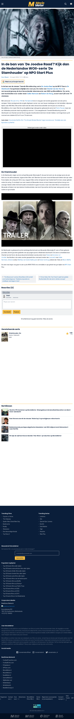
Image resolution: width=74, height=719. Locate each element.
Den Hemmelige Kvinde (10, 531)
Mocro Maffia (67, 260)
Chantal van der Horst (55, 89)
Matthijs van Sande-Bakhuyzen (27, 260)
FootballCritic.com (8, 662)
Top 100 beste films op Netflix (12, 581)
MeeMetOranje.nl (8, 688)
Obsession (6, 529)
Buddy (5, 526)
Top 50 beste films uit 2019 (11, 593)
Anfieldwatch (7, 685)
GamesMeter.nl (7, 677)
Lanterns (42, 516)
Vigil (41, 529)
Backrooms (6, 524)
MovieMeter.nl (7, 670)
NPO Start (68, 264)
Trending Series (43, 513)
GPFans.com (7, 667)
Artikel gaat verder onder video (37, 127)
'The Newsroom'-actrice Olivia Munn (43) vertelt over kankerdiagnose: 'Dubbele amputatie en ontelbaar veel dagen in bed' (17, 279)
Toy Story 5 (6, 534)
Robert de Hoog (47, 94)
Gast (8, 295)
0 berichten (6, 292)
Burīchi (42, 524)
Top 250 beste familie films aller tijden (14, 573)
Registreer (3, 697)
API (72, 698)
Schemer (10, 260)
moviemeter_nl (53, 652)
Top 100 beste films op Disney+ (12, 583)
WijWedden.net (7, 680)
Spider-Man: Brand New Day (11, 521)
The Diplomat (29, 101)
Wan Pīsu (42, 534)
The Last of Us (14, 101)
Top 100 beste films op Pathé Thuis (13, 586)
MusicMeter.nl (7, 672)
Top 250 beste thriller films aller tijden (14, 571)
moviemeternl (39, 652)
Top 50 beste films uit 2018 (11, 591)
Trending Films (6, 513)
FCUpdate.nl (6, 665)
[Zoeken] (65, 4)
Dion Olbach (5, 77)
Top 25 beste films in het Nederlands (14, 596)
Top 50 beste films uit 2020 (11, 588)
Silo (41, 519)
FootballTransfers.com (10, 660)
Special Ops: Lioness (46, 521)
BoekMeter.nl (7, 675)
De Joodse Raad (47, 86)
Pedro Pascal (60, 108)
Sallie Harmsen (32, 94)
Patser (48, 255)
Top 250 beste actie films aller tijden (14, 576)
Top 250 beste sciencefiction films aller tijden (16, 568)
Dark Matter (43, 526)
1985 (21, 101)
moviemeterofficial (25, 652)
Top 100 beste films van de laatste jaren (15, 578)
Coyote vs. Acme (8, 516)
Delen (26, 77)
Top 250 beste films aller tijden (12, 566)
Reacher (42, 531)
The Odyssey (7, 519)
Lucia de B (52, 257)
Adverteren (22, 697)
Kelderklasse (7, 682)
